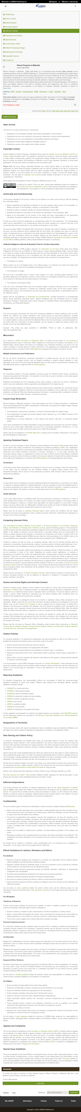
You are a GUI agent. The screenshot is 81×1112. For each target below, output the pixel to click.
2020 (72, 111)
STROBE (10, 691)
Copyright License (12, 56)
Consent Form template (27, 604)
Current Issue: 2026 (12, 43)
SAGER (9, 709)
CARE (9, 701)
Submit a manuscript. (70, 2)
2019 (76, 111)
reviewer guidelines (22, 974)
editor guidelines (22, 1016)
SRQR (9, 704)
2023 (61, 111)
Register (54, 2)
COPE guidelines (35, 349)
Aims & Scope (10, 18)
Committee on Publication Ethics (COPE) (44, 1031)
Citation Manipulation (52, 663)
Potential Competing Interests (34, 573)
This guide (65, 1058)
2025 (53, 111)
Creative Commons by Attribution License (34, 186)
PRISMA (10, 696)
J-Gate (51, 91)
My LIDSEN (9, 1101)
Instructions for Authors (13, 35)
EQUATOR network (70, 713)
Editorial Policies (11, 31)
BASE (36, 91)
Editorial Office (18, 1035)
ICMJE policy (70, 806)
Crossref (19, 91)
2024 (57, 111)
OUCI (64, 91)
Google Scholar (28, 91)
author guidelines (23, 888)
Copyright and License (32, 175)
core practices (71, 340)
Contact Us (9, 60)
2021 (69, 111)
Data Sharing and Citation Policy (18, 775)
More (5, 94)
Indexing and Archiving (13, 52)
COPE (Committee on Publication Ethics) (30, 340)
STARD (9, 699)
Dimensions (43, 91)
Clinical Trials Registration (28, 628)
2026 (43, 111)
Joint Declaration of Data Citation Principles (29, 767)
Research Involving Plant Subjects (58, 626)
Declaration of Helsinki (10, 590)
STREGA (10, 693)
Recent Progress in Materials (28, 65)
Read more (7, 88)
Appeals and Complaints (31, 1044)
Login (14, 1093)
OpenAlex (57, 91)
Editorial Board (10, 22)
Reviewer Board (11, 27)
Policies (44, 1101)
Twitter (73, 1101)
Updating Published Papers (34, 511)
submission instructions (42, 890)
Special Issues (10, 39)
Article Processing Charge (15, 48)
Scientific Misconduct (33, 433)
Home (10, 14)
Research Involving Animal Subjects (34, 626)
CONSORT (10, 688)
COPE (12, 91)
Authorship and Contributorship (38, 297)
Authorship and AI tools (50, 249)
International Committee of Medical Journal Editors (24, 526)
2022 (65, 111)
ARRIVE (9, 707)
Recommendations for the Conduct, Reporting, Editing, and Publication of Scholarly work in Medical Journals (40, 527)
